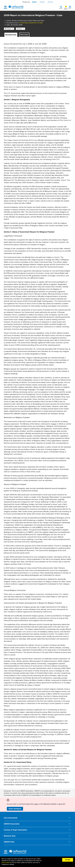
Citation (9, 29)
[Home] (13, 7)
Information (24, 35)
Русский (50, 2)
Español (42, 2)
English (34, 2)
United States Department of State (31, 23)
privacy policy (5, 862)
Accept (67, 859)
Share (20, 29)
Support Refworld (66, 8)
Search (60, 8)
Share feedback (15, 808)
